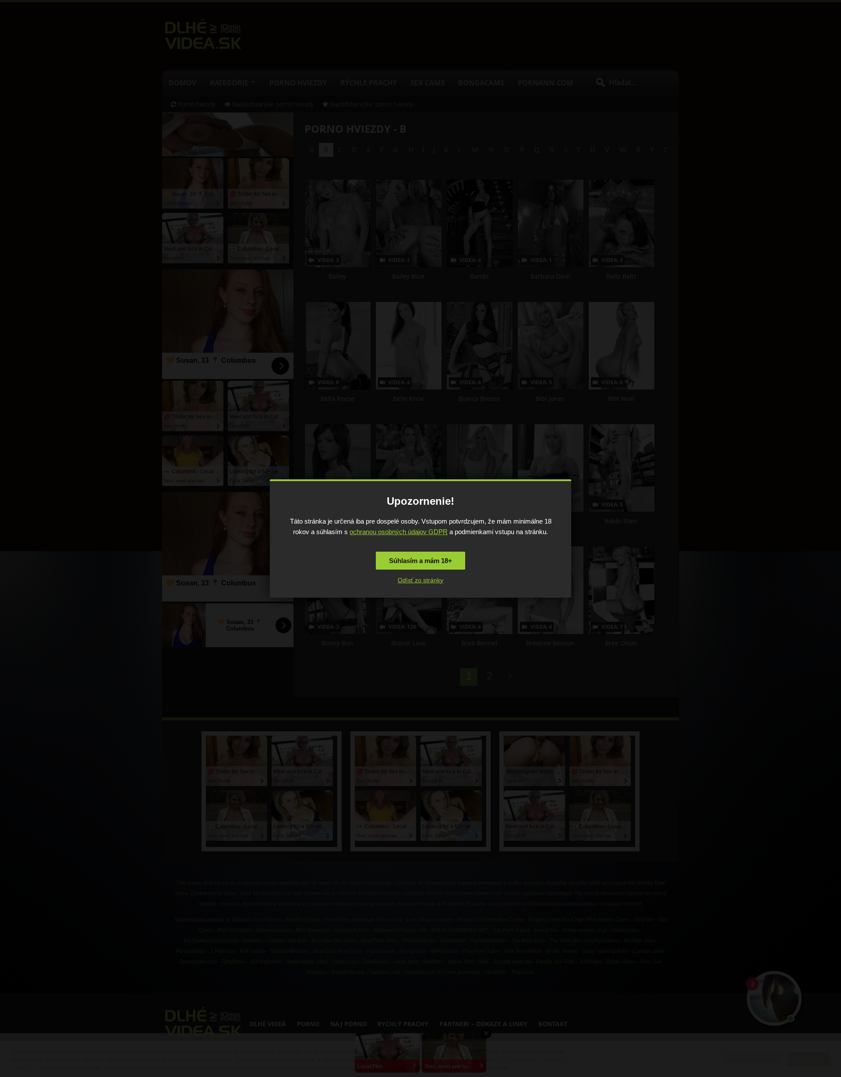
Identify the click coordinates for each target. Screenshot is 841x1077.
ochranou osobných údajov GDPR (399, 531)
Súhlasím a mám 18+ (420, 560)
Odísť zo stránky (420, 580)
